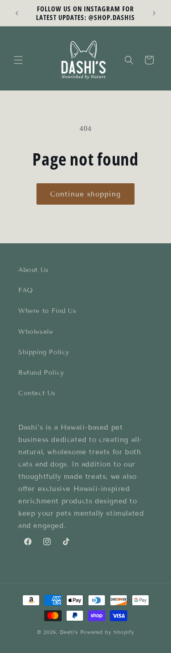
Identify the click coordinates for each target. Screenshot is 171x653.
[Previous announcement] (17, 13)
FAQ (25, 290)
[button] (18, 60)
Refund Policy (41, 373)
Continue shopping (85, 194)
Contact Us (37, 393)
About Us (33, 270)
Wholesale (35, 332)
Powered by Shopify (107, 632)
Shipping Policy (43, 352)
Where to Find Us (47, 311)
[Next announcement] (154, 13)
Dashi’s (69, 632)
